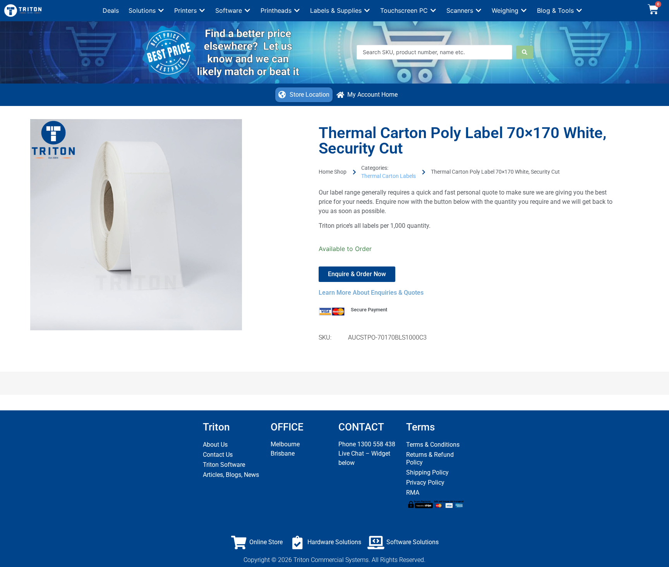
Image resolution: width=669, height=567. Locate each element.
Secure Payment (369, 310)
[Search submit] (524, 52)
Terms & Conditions (433, 444)
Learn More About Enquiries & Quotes (371, 292)
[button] (146, 10)
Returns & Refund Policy (430, 458)
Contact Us (218, 454)
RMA (412, 492)
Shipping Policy (427, 472)
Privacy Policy (425, 482)
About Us (215, 444)
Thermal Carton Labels (388, 176)
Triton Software (224, 464)
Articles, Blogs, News (231, 474)
